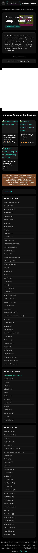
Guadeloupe (6, 9)
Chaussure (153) (9, 240)
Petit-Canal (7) (8, 500)
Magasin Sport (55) (10, 295)
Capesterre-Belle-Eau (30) (12, 448)
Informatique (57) (9, 261)
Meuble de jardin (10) (10, 312)
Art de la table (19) (9, 219)
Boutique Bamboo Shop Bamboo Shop (9, 136)
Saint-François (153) (10, 517)
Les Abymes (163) (9, 483)
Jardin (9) (7, 268)
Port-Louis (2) (8, 510)
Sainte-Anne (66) (9, 521)
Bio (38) (6, 230)
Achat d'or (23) (8, 206)
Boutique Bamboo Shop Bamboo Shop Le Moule (27, 136)
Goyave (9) (7, 466)
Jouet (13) (7, 274)
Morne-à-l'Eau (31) (9, 493)
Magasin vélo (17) (9, 298)
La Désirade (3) (8, 473)
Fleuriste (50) (8, 254)
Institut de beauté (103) (11, 264)
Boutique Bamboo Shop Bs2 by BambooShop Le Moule (9, 164)
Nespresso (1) (8, 410)
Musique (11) (8, 326)
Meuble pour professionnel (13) (14, 316)
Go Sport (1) (7, 396)
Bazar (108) (7, 223)
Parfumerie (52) (9, 340)
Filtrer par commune (19, 57)
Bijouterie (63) (8, 226)
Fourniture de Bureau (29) (12, 257)
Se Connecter (8, 192)
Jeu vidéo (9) (8, 271)
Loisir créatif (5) (9, 288)
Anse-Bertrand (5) (9, 431)
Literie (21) (7, 285)
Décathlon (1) (8, 389)
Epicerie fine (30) (9, 250)
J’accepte (23, 551)
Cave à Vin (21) (8, 237)
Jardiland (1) (7, 399)
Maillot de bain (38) (10, 302)
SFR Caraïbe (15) (9, 413)
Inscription (33, 3)
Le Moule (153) (8, 479)
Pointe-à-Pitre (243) (10, 507)
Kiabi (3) (6, 406)
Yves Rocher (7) (8, 420)
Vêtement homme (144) (11, 364)
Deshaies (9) (8, 455)
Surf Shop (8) (8, 350)
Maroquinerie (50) (9, 305)
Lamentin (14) (8, 476)
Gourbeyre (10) (8, 462)
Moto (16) (7, 319)
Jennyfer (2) (7, 403)
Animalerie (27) (8, 213)
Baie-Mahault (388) (10, 435)
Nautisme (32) (8, 329)
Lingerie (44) (8, 281)
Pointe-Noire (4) (9, 503)
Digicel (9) (7, 385)
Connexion (25, 3)
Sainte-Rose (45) (9, 524)
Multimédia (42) (9, 323)
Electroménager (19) (10, 247)
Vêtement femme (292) (11, 360)
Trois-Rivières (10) (9, 531)
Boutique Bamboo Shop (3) (12, 375)
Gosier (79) (7, 459)
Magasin (14, 9)
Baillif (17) (7, 438)
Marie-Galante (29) (9, 490)
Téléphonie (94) (8, 353)
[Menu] (3, 3)
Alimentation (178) (9, 209)
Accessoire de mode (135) (12, 202)
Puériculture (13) (9, 343)
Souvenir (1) (7, 347)
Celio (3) (6, 382)
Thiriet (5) (7, 416)
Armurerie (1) (8, 216)
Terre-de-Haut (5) (9, 527)
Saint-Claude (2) (9, 514)
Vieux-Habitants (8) (10, 534)
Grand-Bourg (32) (9, 469)
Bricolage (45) (8, 233)
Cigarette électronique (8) (12, 244)
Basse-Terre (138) (9, 442)
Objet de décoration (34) (11, 333)
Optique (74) (8, 336)
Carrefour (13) (8, 379)
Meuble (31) (7, 309)
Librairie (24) (8, 278)
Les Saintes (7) (8, 486)
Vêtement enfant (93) (10, 357)
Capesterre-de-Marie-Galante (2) (14, 452)
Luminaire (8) (8, 292)
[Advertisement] (19, 89)
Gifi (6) (6, 392)
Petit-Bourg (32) (9, 497)
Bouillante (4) (8, 445)
